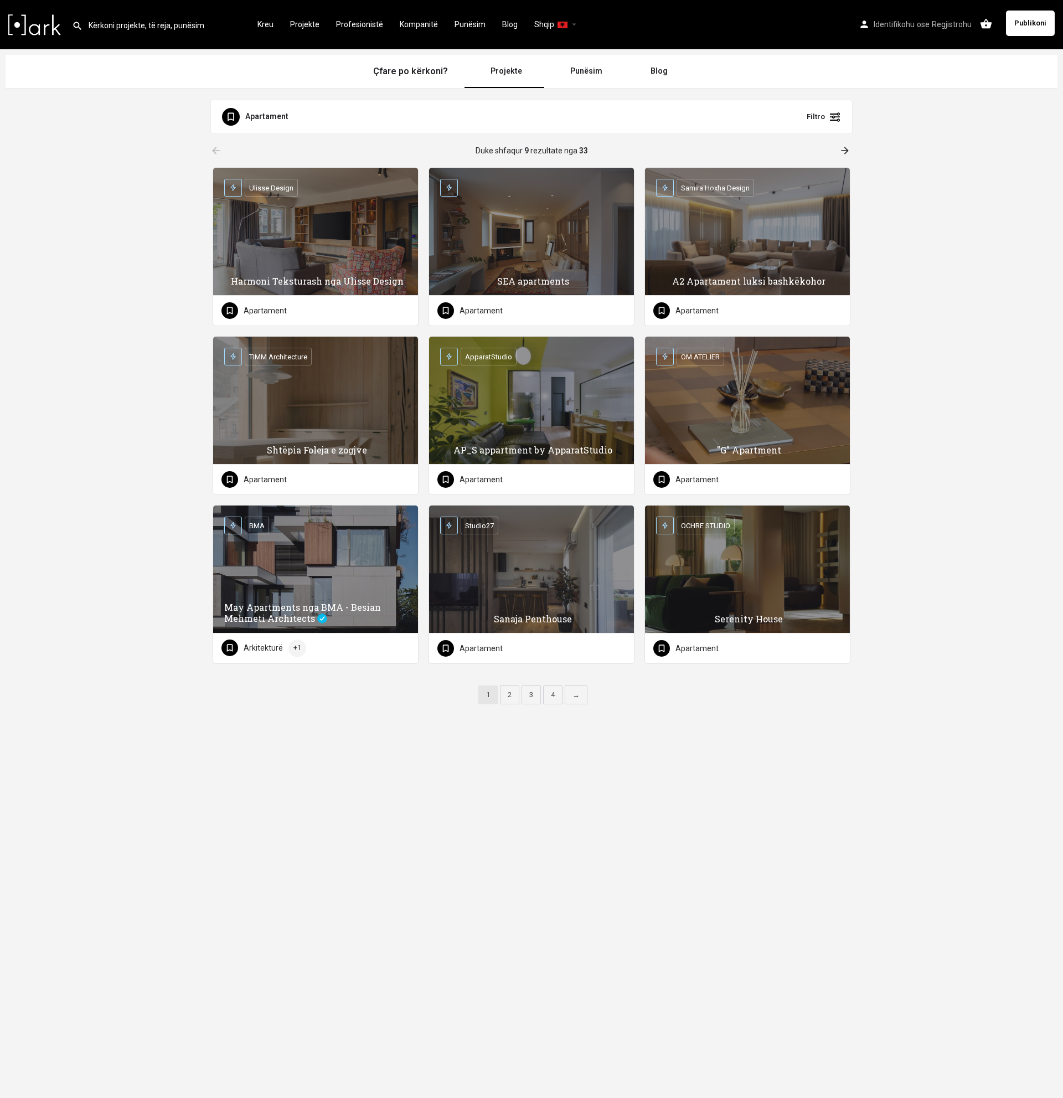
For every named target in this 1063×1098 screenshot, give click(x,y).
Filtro (816, 116)
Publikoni (1030, 23)
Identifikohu (894, 24)
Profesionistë (359, 24)
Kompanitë (419, 24)
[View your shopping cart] (986, 24)
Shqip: (546, 24)
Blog (510, 24)
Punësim (470, 24)
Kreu (265, 24)
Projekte (304, 24)
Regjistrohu (952, 24)
